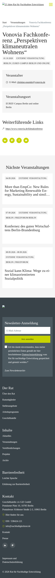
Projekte (6, 454)
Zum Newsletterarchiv (15, 370)
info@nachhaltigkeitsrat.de (18, 526)
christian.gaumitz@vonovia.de (31, 82)
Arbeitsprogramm (10, 412)
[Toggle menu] (51, 4)
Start (4, 22)
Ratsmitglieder (9, 399)
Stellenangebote (9, 406)
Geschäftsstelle (9, 418)
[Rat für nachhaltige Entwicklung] (23, 4)
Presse (5, 538)
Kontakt (6, 532)
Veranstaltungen (17, 22)
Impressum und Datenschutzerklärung (12, 560)
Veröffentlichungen (11, 448)
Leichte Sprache (9, 478)
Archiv (5, 460)
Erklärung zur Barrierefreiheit (16, 484)
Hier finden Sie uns (14, 515)
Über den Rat (8, 393)
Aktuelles (6, 436)
